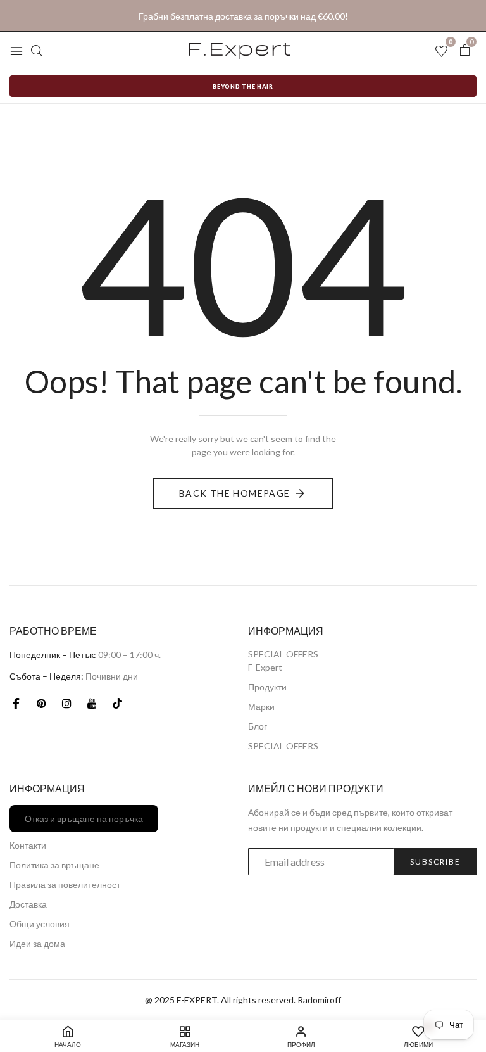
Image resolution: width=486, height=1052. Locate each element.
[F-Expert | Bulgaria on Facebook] (15, 703)
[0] (464, 50)
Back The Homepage (234, 493)
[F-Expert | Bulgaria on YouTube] (91, 703)
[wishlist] (441, 51)
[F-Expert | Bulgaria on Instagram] (66, 703)
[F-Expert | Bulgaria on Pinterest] (41, 703)
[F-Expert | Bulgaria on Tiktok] (117, 703)
